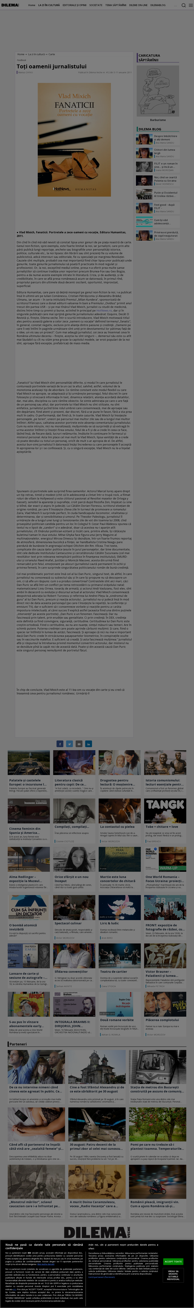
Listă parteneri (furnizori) (102, 1277)
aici (14, 1289)
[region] (97, 1274)
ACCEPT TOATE (173, 1261)
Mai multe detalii (45, 1264)
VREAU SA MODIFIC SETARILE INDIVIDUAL (173, 1275)
